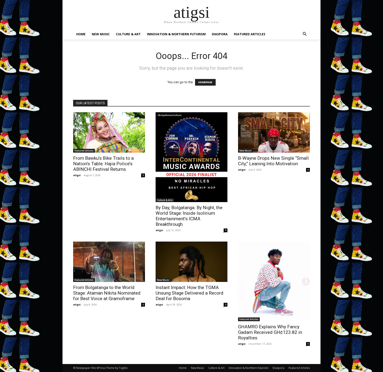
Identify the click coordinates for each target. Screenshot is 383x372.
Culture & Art (128, 34)
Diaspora (220, 34)
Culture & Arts (165, 200)
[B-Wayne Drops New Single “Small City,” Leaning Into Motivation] (274, 132)
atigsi (77, 175)
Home (81, 34)
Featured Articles (249, 34)
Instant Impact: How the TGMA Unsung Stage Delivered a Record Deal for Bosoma (189, 293)
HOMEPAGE (205, 82)
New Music (101, 34)
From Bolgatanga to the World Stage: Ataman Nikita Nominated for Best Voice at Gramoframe (107, 293)
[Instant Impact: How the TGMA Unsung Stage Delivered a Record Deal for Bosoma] (191, 262)
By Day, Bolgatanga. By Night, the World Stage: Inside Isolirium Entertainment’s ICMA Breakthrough (189, 216)
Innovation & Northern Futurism (176, 34)
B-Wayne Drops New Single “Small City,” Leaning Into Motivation (273, 160)
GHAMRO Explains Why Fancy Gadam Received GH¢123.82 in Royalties (270, 332)
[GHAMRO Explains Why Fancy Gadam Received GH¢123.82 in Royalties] (274, 281)
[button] (304, 34)
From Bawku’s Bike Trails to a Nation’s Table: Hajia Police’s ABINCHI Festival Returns (103, 163)
